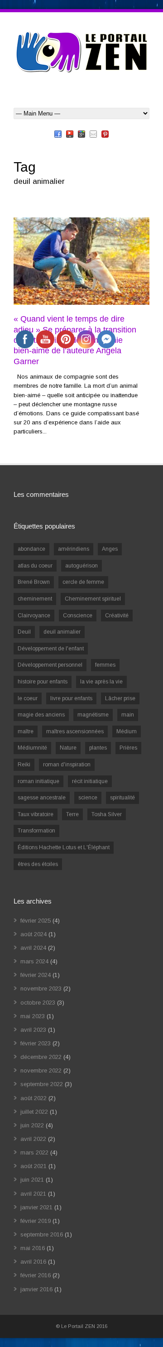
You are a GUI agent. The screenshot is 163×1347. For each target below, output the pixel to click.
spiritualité (122, 797)
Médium (126, 731)
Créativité (117, 615)
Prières (128, 748)
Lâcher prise (120, 698)
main (127, 715)
